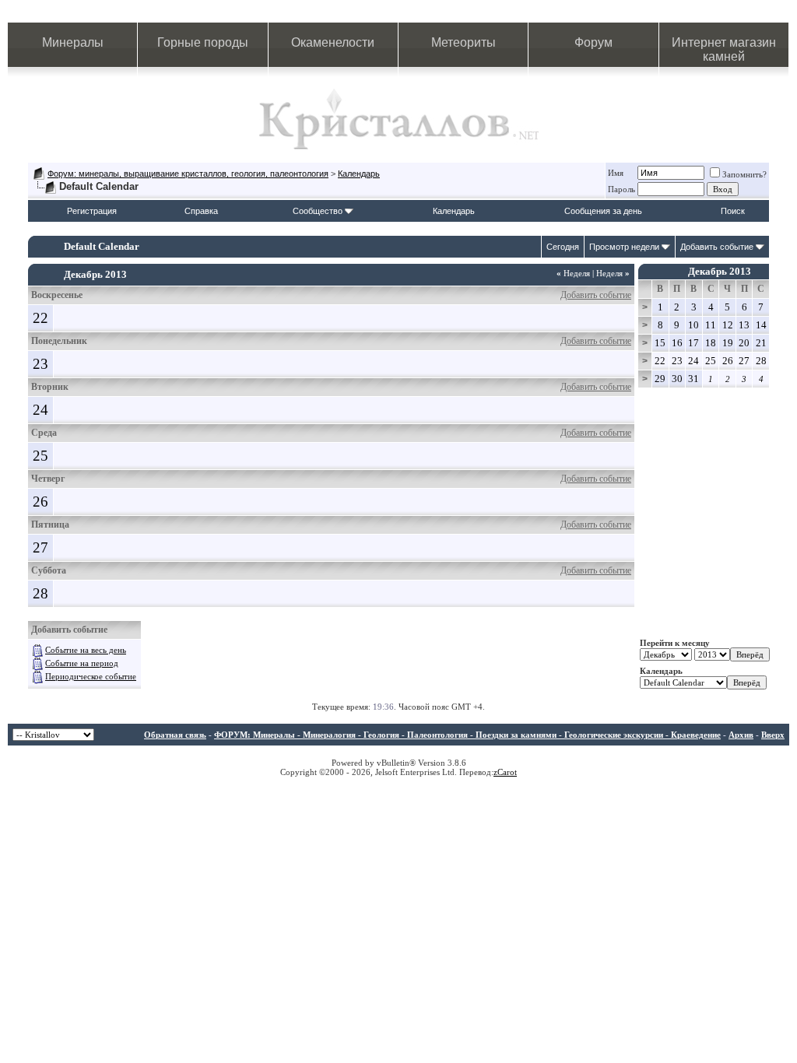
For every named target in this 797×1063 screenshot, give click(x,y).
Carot (507, 772)
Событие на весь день (85, 649)
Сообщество (317, 211)
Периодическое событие (90, 676)
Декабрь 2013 (719, 271)
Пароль (621, 189)
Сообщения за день (603, 211)
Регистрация (92, 211)
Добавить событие (716, 246)
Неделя (573, 273)
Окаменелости (332, 42)
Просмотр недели (624, 246)
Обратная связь (175, 734)
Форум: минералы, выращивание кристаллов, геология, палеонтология (187, 173)
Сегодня (562, 246)
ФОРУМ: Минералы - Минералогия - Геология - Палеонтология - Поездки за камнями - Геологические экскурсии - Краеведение (467, 734)
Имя (615, 172)
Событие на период (81, 663)
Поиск (733, 211)
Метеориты (463, 42)
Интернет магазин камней (724, 49)
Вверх (773, 734)
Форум (593, 42)
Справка (201, 211)
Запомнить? (744, 174)
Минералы (73, 42)
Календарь (359, 173)
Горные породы (202, 42)
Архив (741, 734)
